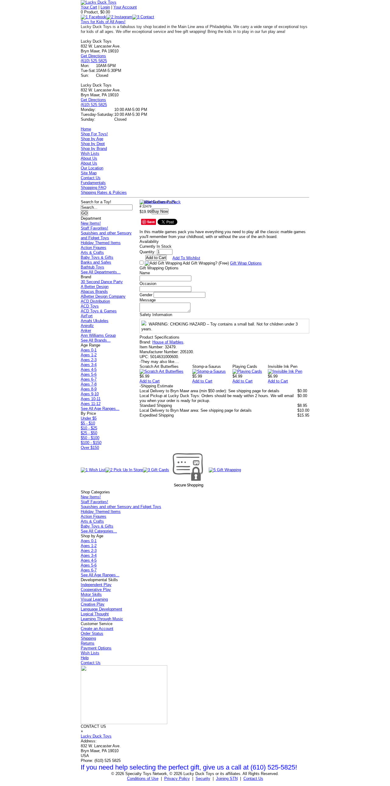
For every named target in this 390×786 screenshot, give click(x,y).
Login (105, 7)
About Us (89, 158)
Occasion (148, 283)
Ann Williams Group (98, 335)
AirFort (87, 316)
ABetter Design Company (103, 296)
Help (85, 658)
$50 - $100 (90, 438)
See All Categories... (99, 531)
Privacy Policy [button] (177, 778)
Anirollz (87, 325)
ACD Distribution (95, 301)
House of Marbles (167, 342)
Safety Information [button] (156, 314)
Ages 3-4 (89, 364)
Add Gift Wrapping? (205, 263)
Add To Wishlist (186, 258)
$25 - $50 (89, 433)
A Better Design (94, 286)
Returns (87, 643)
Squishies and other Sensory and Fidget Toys (106, 235)
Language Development (101, 609)
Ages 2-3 (89, 359)
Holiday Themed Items (101, 242)
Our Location (92, 168)
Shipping (88, 638)
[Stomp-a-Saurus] (209, 371)
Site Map (89, 173)
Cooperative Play (96, 589)
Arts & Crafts (92, 252)
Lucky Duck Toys (96, 736)
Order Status (92, 633)
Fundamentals (93, 182)
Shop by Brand (94, 148)
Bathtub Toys (92, 267)
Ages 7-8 (89, 384)
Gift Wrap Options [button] (246, 263)
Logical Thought (95, 614)
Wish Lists (90, 153)
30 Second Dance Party (102, 281)
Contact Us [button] (253, 778)
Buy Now (160, 211)
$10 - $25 (89, 428)
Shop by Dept (93, 143)
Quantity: (148, 252)
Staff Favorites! (94, 228)
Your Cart (89, 7)
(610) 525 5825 (94, 61)
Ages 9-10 (90, 394)
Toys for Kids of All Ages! (103, 22)
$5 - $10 (88, 423)
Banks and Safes (96, 262)
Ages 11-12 (91, 403)
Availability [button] (149, 241)
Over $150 (90, 447)
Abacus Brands (94, 291)
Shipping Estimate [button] (156, 386)
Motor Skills (91, 594)
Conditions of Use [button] (142, 778)
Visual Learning (94, 599)
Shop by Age (92, 139)
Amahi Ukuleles (94, 320)
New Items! (91, 223)
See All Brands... (96, 340)
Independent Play (96, 584)
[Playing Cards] (247, 371)
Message (148, 300)
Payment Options (96, 648)
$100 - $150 (91, 442)
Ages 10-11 (91, 399)
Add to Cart (150, 381)
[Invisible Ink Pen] (285, 371)
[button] (160, 202)
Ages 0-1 (89, 350)
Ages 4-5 (89, 369)
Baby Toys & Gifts (97, 257)
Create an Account (97, 628)
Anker (86, 330)
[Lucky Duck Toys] (98, 2)
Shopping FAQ (93, 187)
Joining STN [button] (227, 778)
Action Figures (93, 247)
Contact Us (91, 178)
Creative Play (93, 604)
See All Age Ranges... (100, 408)
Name (145, 273)
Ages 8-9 (89, 389)
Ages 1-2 (89, 355)
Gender (146, 295)
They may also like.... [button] (159, 361)
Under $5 (89, 418)
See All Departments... (101, 272)
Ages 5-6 (89, 374)
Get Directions (93, 56)
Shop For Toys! (94, 134)
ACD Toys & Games (99, 311)
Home (86, 129)
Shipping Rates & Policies (104, 192)
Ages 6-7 (89, 379)
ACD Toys (90, 306)
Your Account (125, 7)
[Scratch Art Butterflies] (161, 371)
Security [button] (203, 778)
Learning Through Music (102, 619)
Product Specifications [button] (159, 337)
